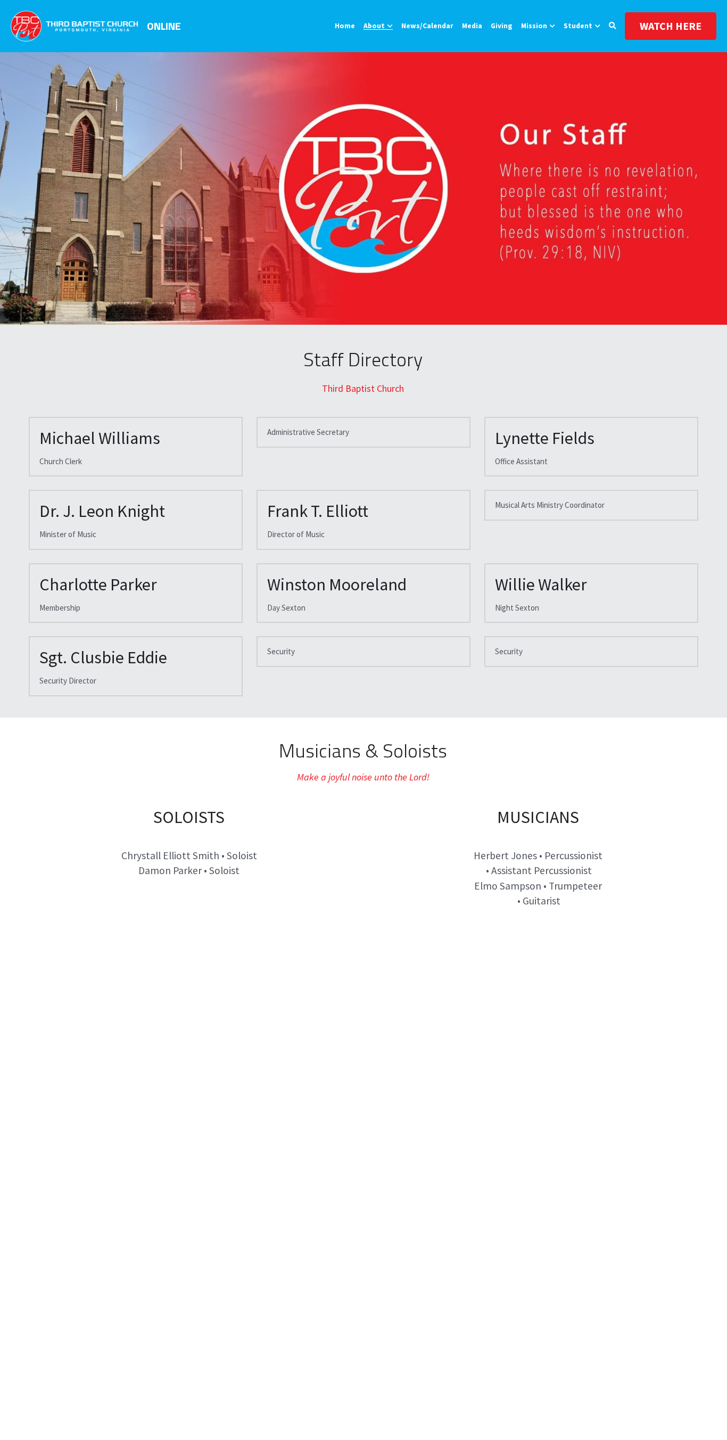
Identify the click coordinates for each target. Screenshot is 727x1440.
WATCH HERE (670, 25)
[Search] (612, 26)
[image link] (74, 25)
